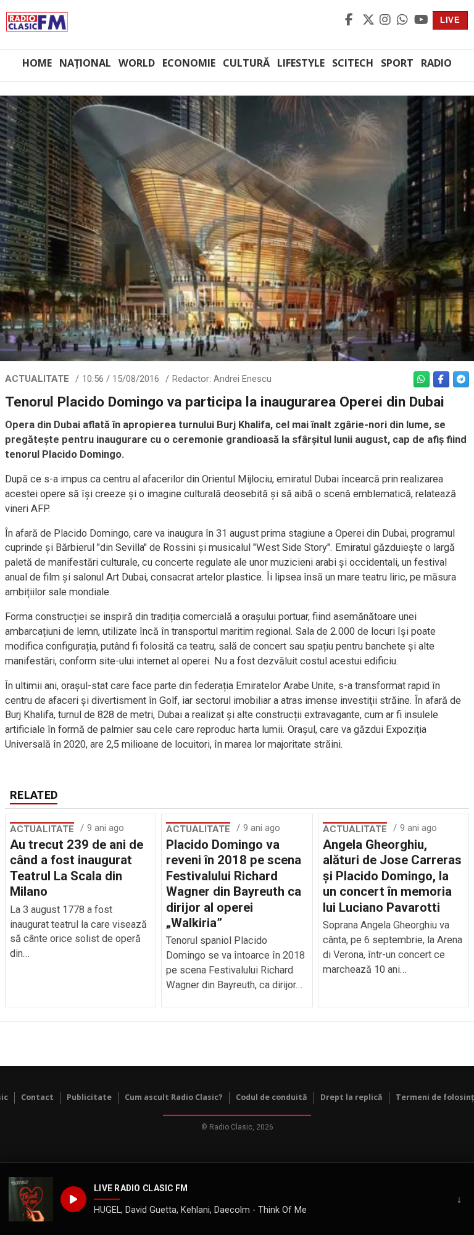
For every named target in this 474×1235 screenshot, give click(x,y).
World (136, 63)
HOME (37, 63)
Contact (37, 1097)
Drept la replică (351, 1097)
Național (85, 63)
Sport (397, 63)
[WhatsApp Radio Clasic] (403, 20)
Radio (436, 63)
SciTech (352, 63)
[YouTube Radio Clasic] (421, 20)
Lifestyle (301, 63)
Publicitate (89, 1097)
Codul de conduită (271, 1097)
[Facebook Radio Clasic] (352, 20)
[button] (31, 1199)
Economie (188, 63)
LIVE (450, 20)
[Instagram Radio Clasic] (386, 20)
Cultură (246, 63)
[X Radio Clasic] (369, 20)
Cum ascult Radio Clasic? (174, 1097)
